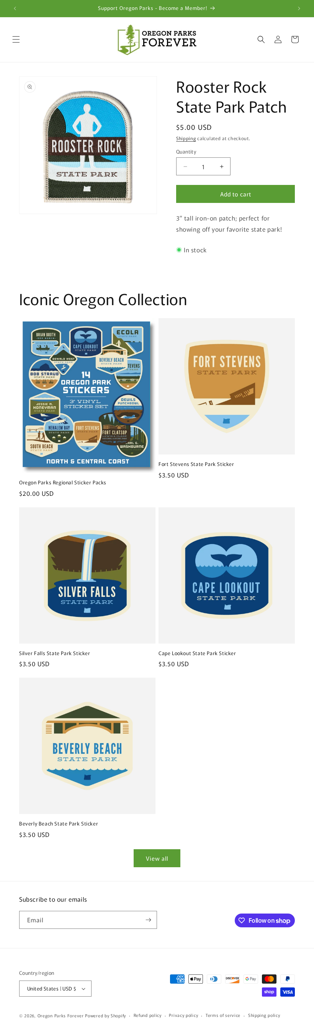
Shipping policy (264, 1015)
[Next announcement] (299, 8)
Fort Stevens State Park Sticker (196, 464)
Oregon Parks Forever (61, 1015)
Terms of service (223, 1015)
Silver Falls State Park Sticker (54, 653)
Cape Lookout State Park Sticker (197, 653)
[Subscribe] (148, 920)
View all (157, 858)
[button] (16, 39)
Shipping (186, 138)
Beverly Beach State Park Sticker (58, 824)
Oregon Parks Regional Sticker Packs (62, 482)
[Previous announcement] (15, 8)
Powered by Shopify (105, 1015)
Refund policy (148, 1015)
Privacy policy (183, 1015)
